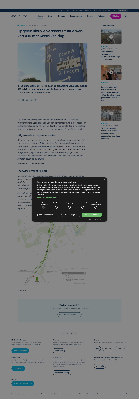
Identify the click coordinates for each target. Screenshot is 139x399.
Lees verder (40, 194)
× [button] (104, 179)
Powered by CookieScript (95, 219)
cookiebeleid (96, 192)
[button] (69, 198)
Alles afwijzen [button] (71, 215)
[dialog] (69, 199)
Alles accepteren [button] (92, 215)
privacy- (86, 192)
